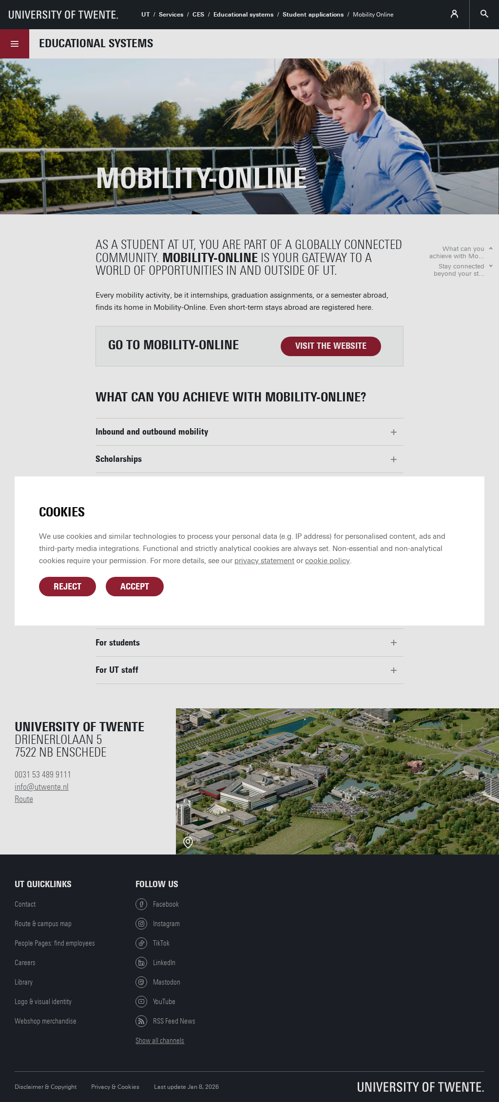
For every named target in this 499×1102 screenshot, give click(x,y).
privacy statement (264, 560)
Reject (67, 586)
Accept (134, 586)
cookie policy (327, 560)
